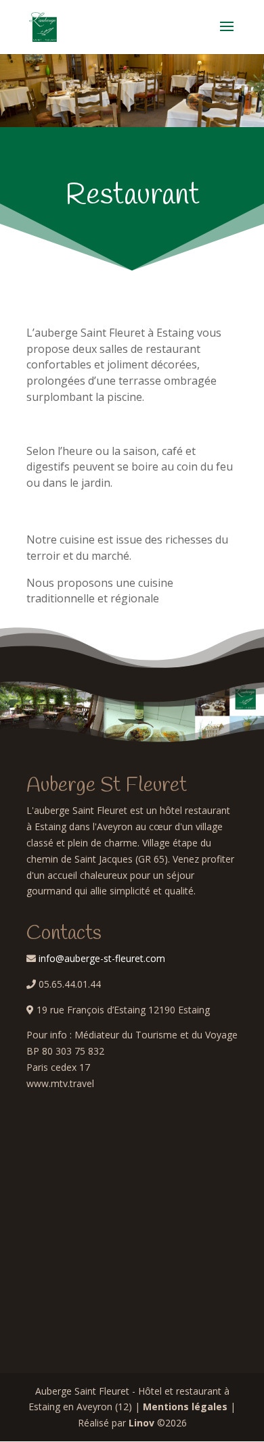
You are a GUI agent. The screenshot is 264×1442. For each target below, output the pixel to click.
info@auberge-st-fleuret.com (102, 958)
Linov (141, 1422)
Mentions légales (185, 1406)
